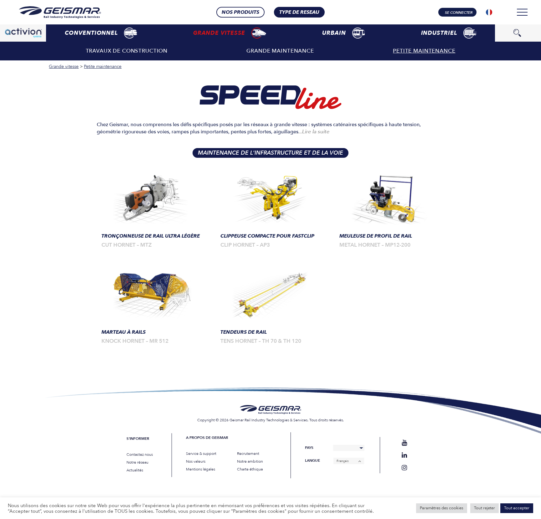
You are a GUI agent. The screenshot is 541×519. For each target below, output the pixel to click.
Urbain (334, 33)
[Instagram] (404, 468)
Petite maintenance (424, 50)
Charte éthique (250, 469)
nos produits (240, 12)
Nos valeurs (195, 461)
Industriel (439, 33)
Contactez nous (139, 454)
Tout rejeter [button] (484, 508)
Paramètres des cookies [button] (441, 508)
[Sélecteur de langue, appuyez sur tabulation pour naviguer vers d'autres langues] (489, 12)
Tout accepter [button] (516, 508)
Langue (312, 460)
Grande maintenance (280, 50)
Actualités (134, 470)
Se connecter (458, 12)
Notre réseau (137, 462)
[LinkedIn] (404, 455)
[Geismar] (52, 12)
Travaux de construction (127, 50)
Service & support (201, 453)
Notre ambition (250, 461)
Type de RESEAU (299, 12)
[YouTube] (404, 443)
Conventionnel (91, 33)
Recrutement (248, 453)
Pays (309, 447)
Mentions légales (200, 469)
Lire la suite (314, 131)
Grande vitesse (219, 33)
